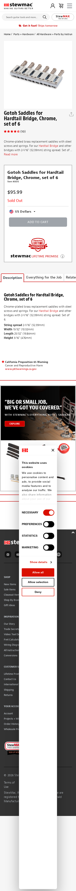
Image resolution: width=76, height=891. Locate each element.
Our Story (9, 623)
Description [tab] (12, 278)
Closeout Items (12, 594)
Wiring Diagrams (13, 644)
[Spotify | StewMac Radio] (59, 555)
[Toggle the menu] (69, 6)
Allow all (38, 572)
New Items (10, 584)
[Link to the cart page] (61, 5)
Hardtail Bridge (48, 146)
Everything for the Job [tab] (44, 277)
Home (7, 34)
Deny (38, 591)
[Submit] (45, 17)
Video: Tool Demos (14, 634)
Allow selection (38, 582)
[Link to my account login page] (52, 5)
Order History (11, 724)
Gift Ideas (9, 605)
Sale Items (10, 589)
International (11, 684)
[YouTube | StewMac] (19, 555)
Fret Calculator (12, 639)
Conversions (11, 655)
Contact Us (10, 679)
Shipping (9, 689)
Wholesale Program (15, 729)
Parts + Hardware (23, 34)
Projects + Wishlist (14, 718)
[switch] (48, 524)
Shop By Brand (12, 600)
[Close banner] (53, 450)
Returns (8, 695)
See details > (62, 256)
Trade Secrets (11, 629)
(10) (23, 131)
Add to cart (38, 222)
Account (8, 713)
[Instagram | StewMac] (8, 555)
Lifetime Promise (13, 674)
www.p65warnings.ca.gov (21, 369)
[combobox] (26, 16)
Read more (11, 154)
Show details (38, 562)
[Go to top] (73, 531)
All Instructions (12, 650)
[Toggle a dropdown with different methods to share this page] (71, 114)
